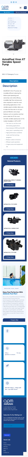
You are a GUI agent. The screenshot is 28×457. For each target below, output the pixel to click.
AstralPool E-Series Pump (11, 228)
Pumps (10, 20)
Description (14, 81)
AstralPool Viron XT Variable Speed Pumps (12, 181)
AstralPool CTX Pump (10, 252)
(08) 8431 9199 (12, 353)
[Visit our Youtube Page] (16, 2)
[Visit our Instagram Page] (14, 2)
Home (10, 18)
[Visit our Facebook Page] (11, 2)
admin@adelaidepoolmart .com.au (13, 370)
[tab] (14, 81)
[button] (20, 7)
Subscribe (7, 435)
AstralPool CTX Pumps (10, 204)
